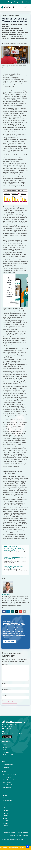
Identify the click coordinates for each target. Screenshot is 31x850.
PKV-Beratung (7, 777)
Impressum (12, 835)
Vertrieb (5, 818)
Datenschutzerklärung (22, 835)
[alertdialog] (15, 848)
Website (4, 695)
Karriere (5, 747)
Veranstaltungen (7, 800)
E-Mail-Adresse (6, 689)
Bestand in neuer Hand (9, 780)
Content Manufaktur (9, 755)
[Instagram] (7, 731)
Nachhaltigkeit (7, 787)
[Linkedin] (5, 731)
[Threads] (10, 731)
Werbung (5, 795)
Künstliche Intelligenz (9, 785)
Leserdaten (6, 752)
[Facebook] (3, 731)
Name (4, 683)
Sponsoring (6, 798)
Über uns (5, 745)
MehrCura (6, 767)
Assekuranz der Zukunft (9, 775)
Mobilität (5, 813)
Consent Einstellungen (9, 832)
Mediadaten (6, 750)
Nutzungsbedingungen (22, 832)
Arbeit (26, 43)
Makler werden (7, 782)
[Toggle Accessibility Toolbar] (27, 846)
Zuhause (5, 823)
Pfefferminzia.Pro (8, 764)
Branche (5, 826)
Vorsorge (5, 820)
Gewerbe (5, 815)
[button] (22, 7)
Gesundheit (6, 810)
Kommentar (6, 664)
